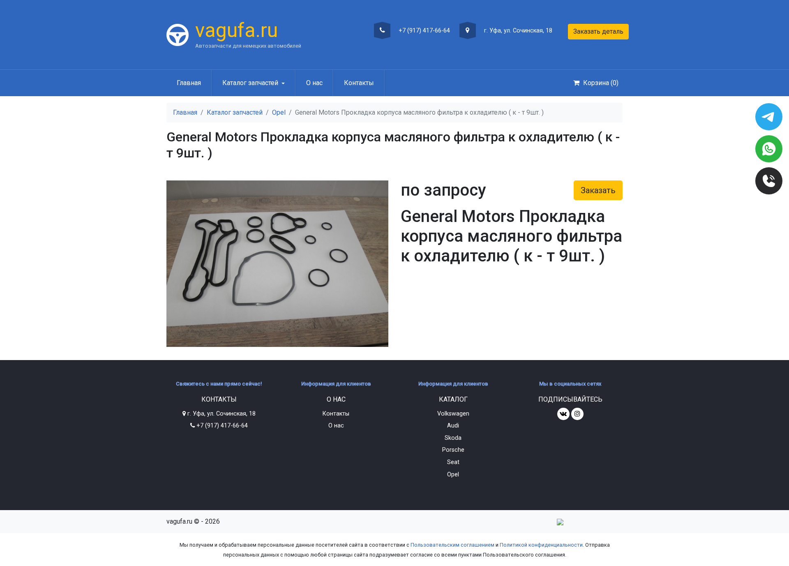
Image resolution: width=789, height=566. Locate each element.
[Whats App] (769, 149)
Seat (453, 462)
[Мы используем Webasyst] (560, 521)
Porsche (453, 449)
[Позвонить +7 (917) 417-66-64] (769, 181)
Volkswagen (453, 413)
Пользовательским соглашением (452, 545)
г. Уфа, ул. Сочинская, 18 (517, 30)
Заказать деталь (598, 31)
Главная (189, 83)
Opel (279, 112)
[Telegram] (769, 117)
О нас (314, 83)
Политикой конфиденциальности (541, 545)
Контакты (359, 83)
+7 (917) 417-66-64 (423, 30)
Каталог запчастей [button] (250, 83)
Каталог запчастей (235, 112)
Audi (453, 425)
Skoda (453, 437)
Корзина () (599, 83)
